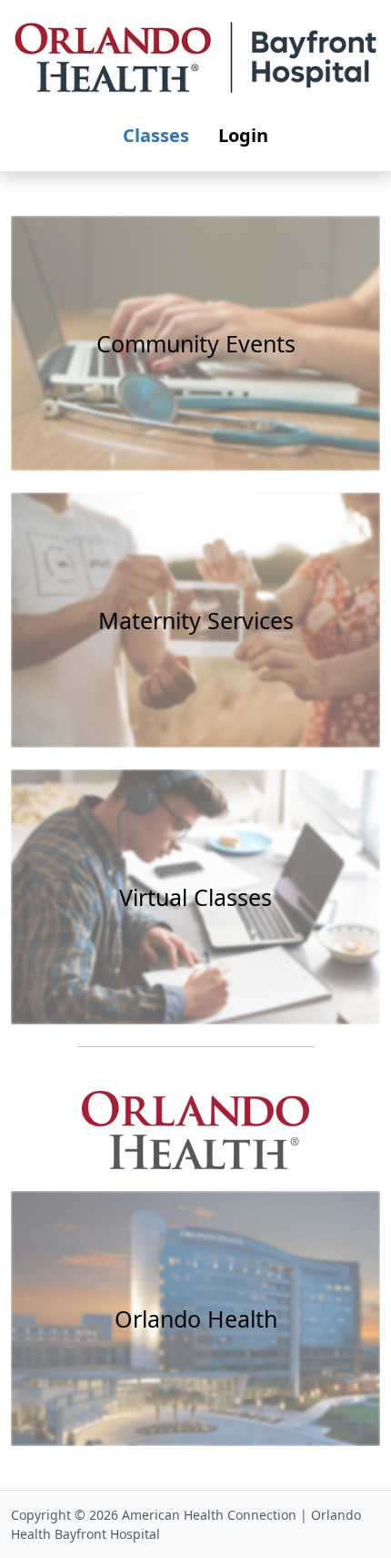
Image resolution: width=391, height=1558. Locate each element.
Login (243, 135)
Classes (156, 135)
